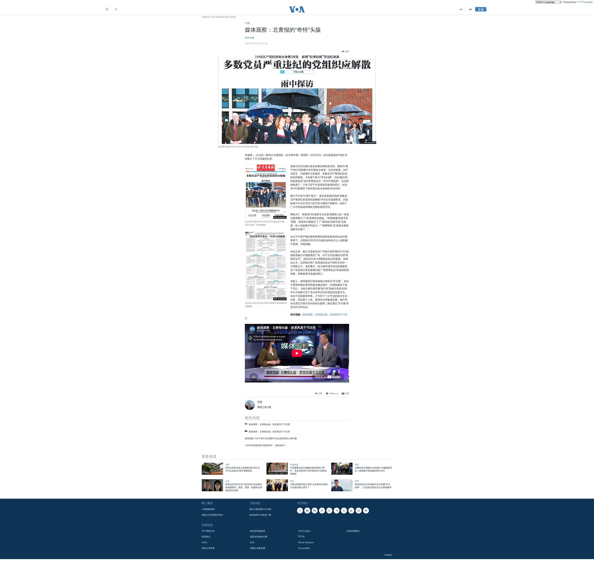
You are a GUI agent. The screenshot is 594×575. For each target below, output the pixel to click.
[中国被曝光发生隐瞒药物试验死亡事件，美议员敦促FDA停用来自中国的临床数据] (277, 469)
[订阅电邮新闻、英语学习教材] (366, 510)
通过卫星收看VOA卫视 (260, 509)
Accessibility (304, 548)
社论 (252, 542)
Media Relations (306, 542)
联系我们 (206, 536)
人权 (227, 481)
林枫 (252, 37)
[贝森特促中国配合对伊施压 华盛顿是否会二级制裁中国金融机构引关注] (342, 469)
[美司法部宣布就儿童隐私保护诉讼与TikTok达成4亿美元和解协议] (212, 469)
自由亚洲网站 (352, 531)
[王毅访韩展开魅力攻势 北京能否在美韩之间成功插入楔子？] (277, 485)
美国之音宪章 (208, 548)
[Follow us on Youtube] (307, 510)
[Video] (470, 9)
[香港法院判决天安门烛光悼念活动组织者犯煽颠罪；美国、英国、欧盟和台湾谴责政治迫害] (212, 485)
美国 (357, 464)
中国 (247, 23)
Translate (588, 2)
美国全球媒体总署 (258, 536)
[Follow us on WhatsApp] (344, 510)
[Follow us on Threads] (329, 510)
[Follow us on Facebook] (315, 510)
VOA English (304, 531)
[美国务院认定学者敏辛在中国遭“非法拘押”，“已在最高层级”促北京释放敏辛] (342, 485)
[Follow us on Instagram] (322, 510)
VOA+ (204, 542)
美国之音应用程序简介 (212, 515)
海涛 (247, 37)
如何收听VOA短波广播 (260, 515)
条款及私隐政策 (257, 531)
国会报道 (294, 464)
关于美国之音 (208, 531)
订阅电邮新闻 (208, 509)
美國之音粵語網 (257, 548)
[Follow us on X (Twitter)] (300, 510)
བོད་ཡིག (301, 536)
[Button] (345, 51)
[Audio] (461, 9)
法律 (227, 464)
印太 (292, 481)
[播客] (359, 510)
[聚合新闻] (351, 510)
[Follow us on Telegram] (337, 510)
